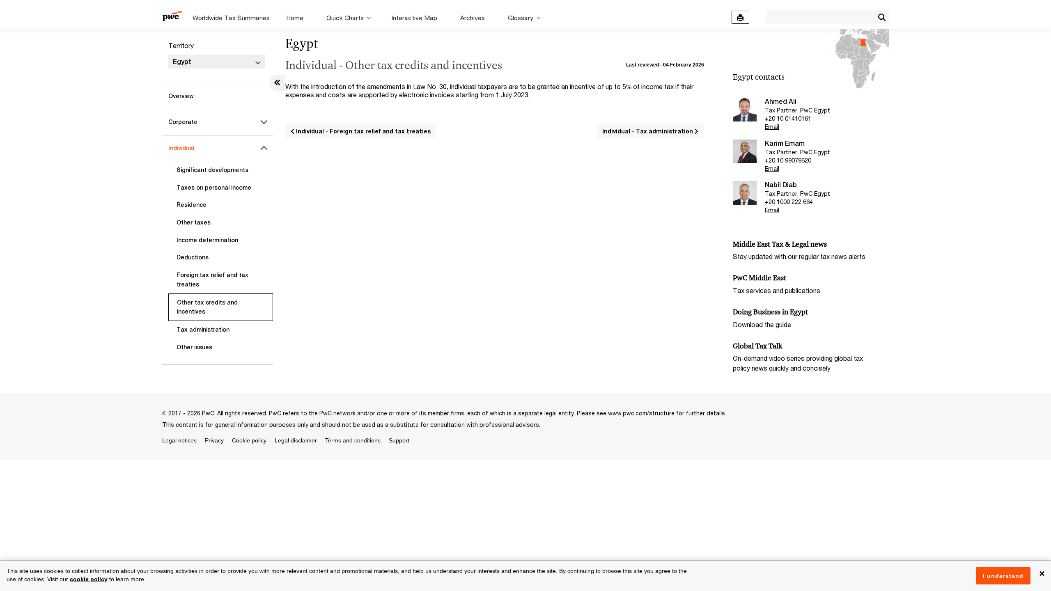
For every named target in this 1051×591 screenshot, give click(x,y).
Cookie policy (249, 440)
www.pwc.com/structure (641, 413)
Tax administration (203, 329)
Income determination (207, 240)
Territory (181, 45)
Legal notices (179, 440)
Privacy (214, 440)
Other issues (194, 347)
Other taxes (194, 222)
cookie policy (89, 579)
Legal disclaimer (296, 440)
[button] (881, 17)
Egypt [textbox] (182, 62)
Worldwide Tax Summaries (231, 17)
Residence (192, 205)
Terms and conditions (353, 440)
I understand (1003, 576)
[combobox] (820, 17)
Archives (472, 17)
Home (294, 17)
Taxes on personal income (214, 187)
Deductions (193, 257)
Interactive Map (414, 17)
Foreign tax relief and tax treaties (212, 280)
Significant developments (212, 170)
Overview (181, 96)
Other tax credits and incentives (207, 307)
